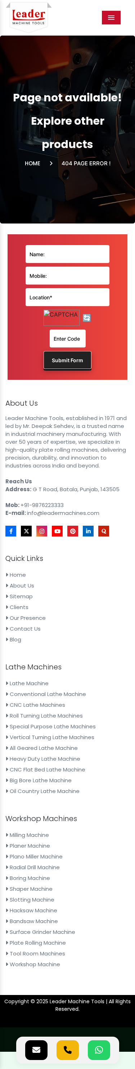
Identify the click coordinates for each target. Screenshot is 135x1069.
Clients (18, 607)
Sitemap (20, 596)
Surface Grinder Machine (41, 932)
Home (32, 163)
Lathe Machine (28, 683)
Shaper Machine (30, 889)
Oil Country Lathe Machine (44, 791)
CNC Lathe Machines (36, 705)
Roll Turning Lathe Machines (45, 715)
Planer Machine (29, 845)
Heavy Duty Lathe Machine (44, 758)
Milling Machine (28, 835)
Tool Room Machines (36, 953)
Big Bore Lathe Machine (40, 780)
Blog (14, 639)
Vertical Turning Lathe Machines (51, 737)
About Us (21, 585)
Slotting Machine (31, 899)
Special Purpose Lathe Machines (52, 726)
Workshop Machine (34, 964)
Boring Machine (29, 878)
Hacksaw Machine (32, 910)
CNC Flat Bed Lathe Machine (46, 769)
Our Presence (27, 618)
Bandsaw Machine (33, 921)
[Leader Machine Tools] (28, 17)
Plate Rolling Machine (37, 942)
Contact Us (24, 628)
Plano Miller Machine (35, 856)
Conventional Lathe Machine (47, 694)
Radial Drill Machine (34, 867)
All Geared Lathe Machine (43, 748)
